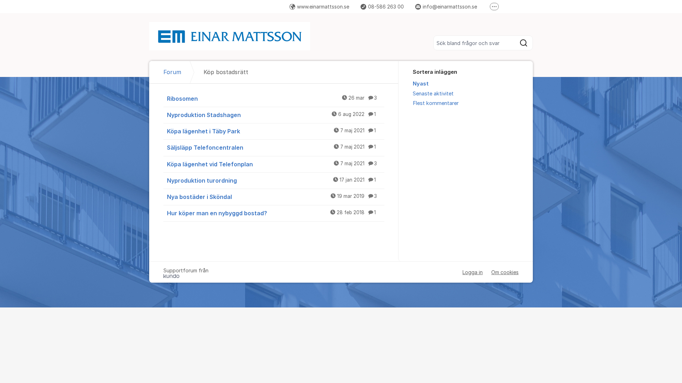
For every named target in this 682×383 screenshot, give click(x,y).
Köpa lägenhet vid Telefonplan (272, 164)
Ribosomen (272, 98)
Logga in (472, 272)
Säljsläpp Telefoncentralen (271, 147)
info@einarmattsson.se (450, 7)
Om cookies (505, 272)
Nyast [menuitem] (421, 84)
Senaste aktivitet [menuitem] (433, 93)
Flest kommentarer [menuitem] (436, 103)
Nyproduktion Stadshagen (271, 114)
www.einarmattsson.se (323, 7)
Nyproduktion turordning (271, 180)
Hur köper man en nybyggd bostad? (271, 213)
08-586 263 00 (386, 7)
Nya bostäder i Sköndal (272, 196)
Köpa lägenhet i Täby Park (271, 131)
